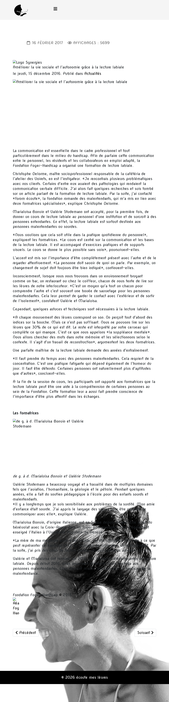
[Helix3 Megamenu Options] (55, 9)
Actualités (92, 73)
